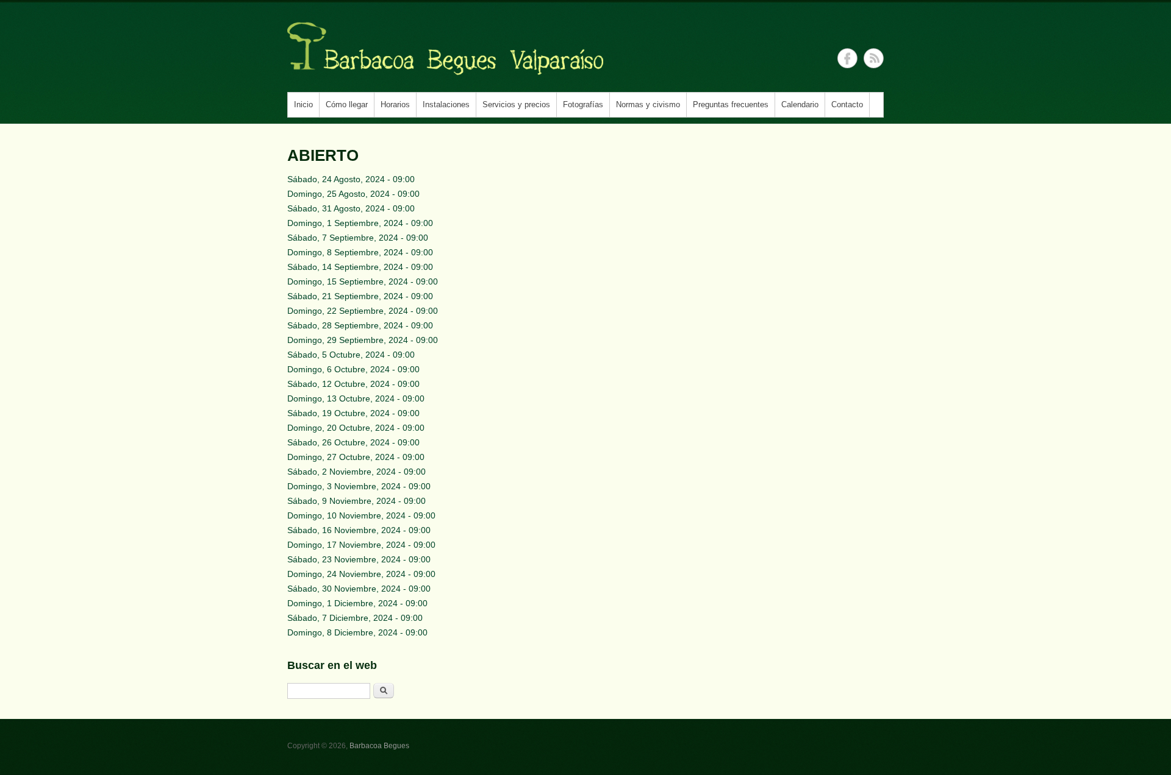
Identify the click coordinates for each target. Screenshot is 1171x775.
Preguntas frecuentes (730, 104)
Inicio (303, 104)
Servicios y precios (516, 104)
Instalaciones (446, 104)
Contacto (847, 104)
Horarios (395, 104)
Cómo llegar (347, 104)
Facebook (847, 58)
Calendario (799, 104)
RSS (874, 58)
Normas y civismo (648, 104)
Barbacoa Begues (379, 745)
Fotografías (583, 104)
